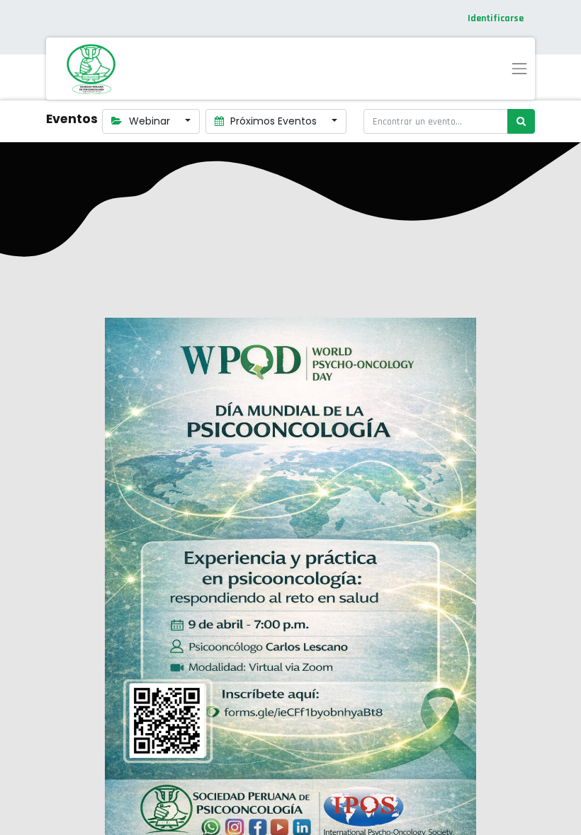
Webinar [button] (149, 121)
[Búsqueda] (521, 121)
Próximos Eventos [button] (273, 121)
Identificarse (496, 18)
